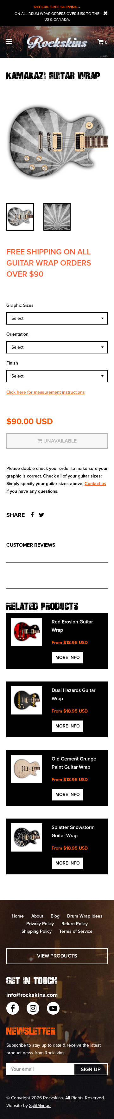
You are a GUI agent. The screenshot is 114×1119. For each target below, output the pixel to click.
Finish (12, 363)
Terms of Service (75, 931)
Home (18, 916)
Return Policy (74, 923)
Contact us (95, 483)
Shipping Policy (37, 931)
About (37, 916)
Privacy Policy (40, 923)
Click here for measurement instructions (45, 392)
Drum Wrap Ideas (85, 916)
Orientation (17, 334)
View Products (57, 956)
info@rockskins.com (32, 994)
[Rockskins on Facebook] (12, 1008)
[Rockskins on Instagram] (33, 1008)
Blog (55, 916)
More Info (67, 657)
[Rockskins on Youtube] (53, 1008)
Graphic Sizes (20, 305)
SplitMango (40, 1105)
